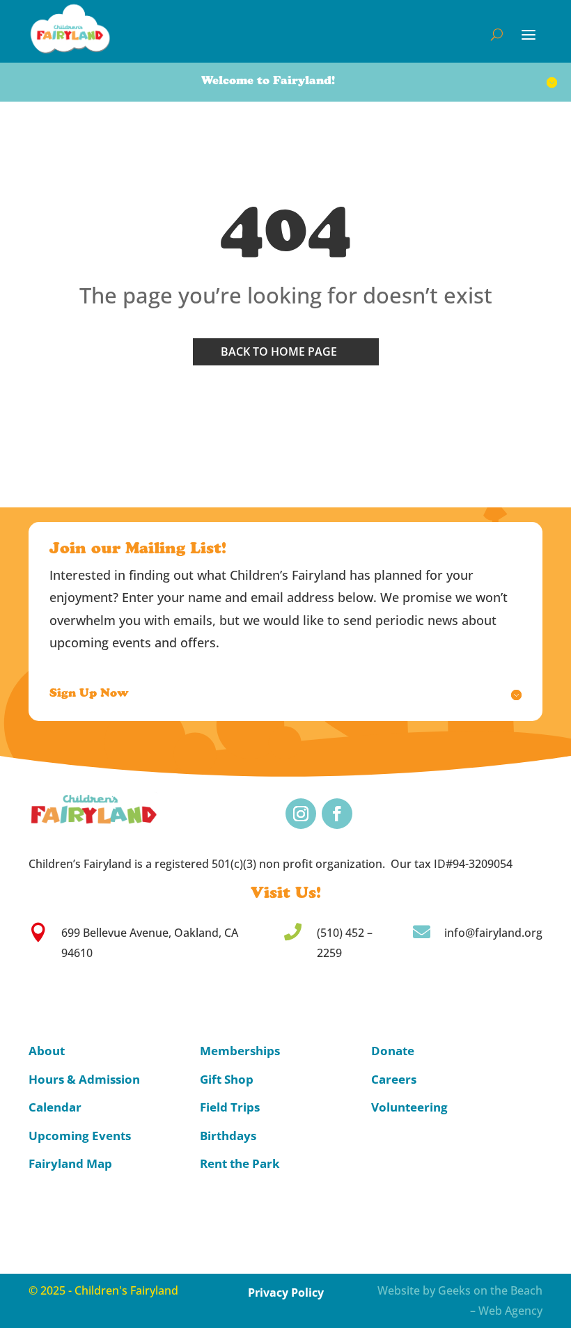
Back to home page (279, 351)
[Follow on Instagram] (301, 813)
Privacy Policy (286, 1292)
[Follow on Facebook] (337, 813)
